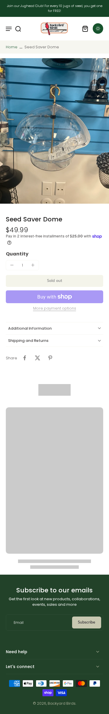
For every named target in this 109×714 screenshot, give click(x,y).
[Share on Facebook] (24, 357)
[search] (18, 28)
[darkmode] (98, 28)
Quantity (17, 254)
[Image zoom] (54, 131)
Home (11, 47)
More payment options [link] (54, 309)
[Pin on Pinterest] (50, 357)
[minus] (12, 265)
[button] (54, 281)
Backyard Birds (62, 703)
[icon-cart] (85, 28)
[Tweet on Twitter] (37, 357)
